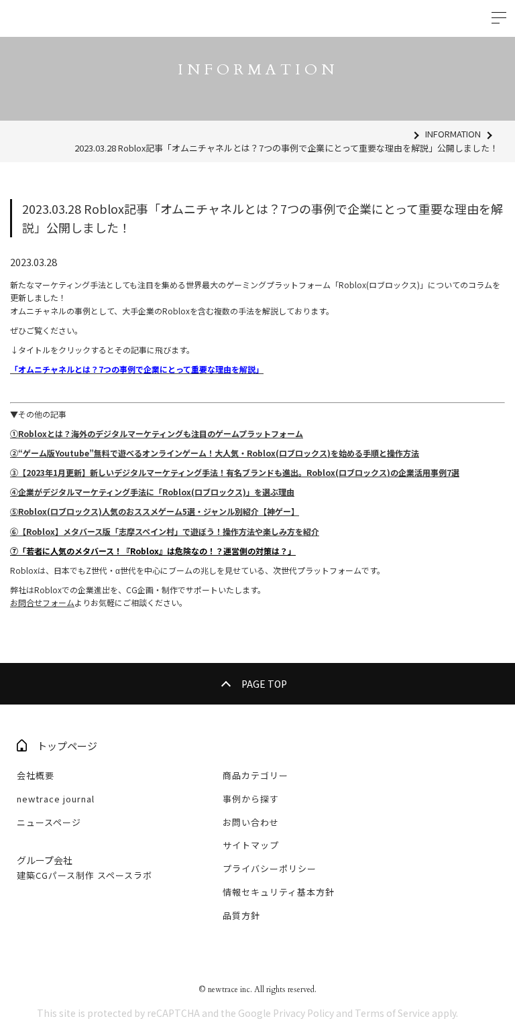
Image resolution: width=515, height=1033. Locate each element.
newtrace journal (56, 798)
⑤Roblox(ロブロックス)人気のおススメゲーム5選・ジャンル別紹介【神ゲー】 (154, 511)
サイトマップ (251, 845)
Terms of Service (392, 1013)
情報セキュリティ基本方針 (279, 892)
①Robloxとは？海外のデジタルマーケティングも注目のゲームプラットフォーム (156, 433)
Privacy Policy (303, 1013)
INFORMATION (453, 133)
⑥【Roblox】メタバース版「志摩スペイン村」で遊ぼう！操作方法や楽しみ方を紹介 (164, 531)
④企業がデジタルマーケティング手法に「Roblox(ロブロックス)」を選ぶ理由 (152, 491)
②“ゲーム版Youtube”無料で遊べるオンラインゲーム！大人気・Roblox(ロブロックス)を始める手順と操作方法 (214, 453)
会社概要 (35, 775)
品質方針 (241, 915)
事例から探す (251, 798)
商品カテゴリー (255, 775)
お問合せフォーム (42, 602)
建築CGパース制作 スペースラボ (84, 875)
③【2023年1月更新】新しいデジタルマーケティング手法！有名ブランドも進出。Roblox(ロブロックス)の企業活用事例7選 (234, 472)
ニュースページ (49, 822)
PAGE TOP (264, 683)
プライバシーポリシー (270, 868)
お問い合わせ (251, 822)
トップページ (67, 746)
